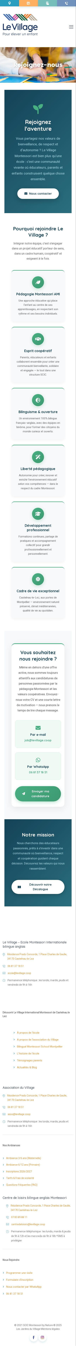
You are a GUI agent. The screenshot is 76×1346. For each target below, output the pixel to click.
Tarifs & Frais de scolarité (20, 1178)
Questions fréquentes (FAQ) (21, 1184)
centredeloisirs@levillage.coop (28, 1224)
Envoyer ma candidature (40, 793)
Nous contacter (39, 193)
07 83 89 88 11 (19, 1217)
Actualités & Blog (27, 1067)
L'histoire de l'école (28, 1053)
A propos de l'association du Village (38, 1039)
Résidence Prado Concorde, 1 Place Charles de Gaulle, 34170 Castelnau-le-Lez (37, 956)
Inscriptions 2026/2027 (19, 1171)
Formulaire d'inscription (19, 1279)
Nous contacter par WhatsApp (24, 1286)
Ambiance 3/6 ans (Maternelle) (23, 1158)
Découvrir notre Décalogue (40, 887)
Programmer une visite (19, 1272)
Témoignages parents (29, 1060)
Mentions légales (50, 1328)
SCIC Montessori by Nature (38, 1325)
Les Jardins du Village (28, 1328)
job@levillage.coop (38, 740)
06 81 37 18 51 (38, 772)
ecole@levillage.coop (19, 973)
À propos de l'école (28, 1032)
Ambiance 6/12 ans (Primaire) (23, 1164)
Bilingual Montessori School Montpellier (40, 1046)
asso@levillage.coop (19, 1114)
